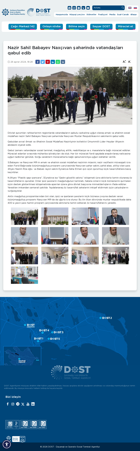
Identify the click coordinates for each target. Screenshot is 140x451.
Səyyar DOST (101, 26)
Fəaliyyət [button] (103, 14)
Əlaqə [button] (133, 14)
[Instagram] (13, 404)
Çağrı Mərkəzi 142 (23, 26)
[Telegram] (18, 404)
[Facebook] (7, 404)
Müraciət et (125, 26)
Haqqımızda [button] (62, 14)
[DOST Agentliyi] (33, 404)
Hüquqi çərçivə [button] (77, 14)
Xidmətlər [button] (91, 14)
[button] (7, 444)
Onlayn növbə (52, 26)
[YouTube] (28, 404)
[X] (23, 404)
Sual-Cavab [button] (123, 14)
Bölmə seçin (76, 26)
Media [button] (112, 14)
